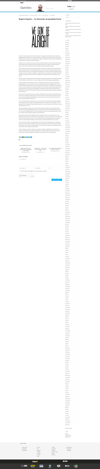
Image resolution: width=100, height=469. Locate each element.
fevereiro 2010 (67, 417)
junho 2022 (67, 137)
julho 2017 (67, 248)
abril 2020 (66, 186)
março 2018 (67, 233)
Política (38, 454)
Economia (54, 448)
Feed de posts (67, 434)
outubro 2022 (67, 129)
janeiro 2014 (67, 328)
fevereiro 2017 (67, 258)
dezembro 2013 (67, 330)
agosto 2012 (67, 360)
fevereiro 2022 (67, 144)
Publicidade (24, 450)
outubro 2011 (67, 379)
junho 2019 (67, 205)
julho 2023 (67, 112)
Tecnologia (69, 450)
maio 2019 (67, 207)
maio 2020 (67, 184)
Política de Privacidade (68, 428)
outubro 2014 (67, 311)
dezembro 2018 (67, 216)
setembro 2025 (67, 63)
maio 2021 (67, 161)
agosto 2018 (67, 224)
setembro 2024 (67, 86)
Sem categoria (45, 15)
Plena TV (53, 454)
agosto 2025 (67, 65)
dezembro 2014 (67, 307)
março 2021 (67, 165)
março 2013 (67, 347)
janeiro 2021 (67, 169)
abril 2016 (66, 277)
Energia (38, 451)
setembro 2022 (67, 131)
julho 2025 (67, 67)
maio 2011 (67, 388)
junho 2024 (67, 91)
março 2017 (67, 256)
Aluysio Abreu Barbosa (24, 15)
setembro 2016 (67, 267)
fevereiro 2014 (67, 326)
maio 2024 (67, 93)
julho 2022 (67, 135)
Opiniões (26, 7)
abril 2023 (66, 118)
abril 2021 (66, 163)
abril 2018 (66, 231)
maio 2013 (67, 343)
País (38, 448)
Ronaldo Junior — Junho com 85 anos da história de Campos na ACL (40, 149)
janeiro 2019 (67, 214)
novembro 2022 (67, 127)
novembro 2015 (67, 286)
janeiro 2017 (67, 260)
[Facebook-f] (68, 0)
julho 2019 (67, 203)
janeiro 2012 (67, 373)
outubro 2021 (67, 152)
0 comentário (52, 15)
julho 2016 (67, 271)
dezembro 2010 (67, 398)
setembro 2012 (67, 358)
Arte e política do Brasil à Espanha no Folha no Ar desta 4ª (55, 149)
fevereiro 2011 (67, 394)
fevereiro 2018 (67, 235)
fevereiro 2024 (67, 99)
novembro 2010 (67, 400)
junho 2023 (67, 114)
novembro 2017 (67, 241)
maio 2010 (67, 411)
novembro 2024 (67, 82)
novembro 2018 (67, 218)
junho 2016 (67, 273)
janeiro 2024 (67, 101)
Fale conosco (41, 0)
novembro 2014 (67, 309)
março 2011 (67, 392)
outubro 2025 (67, 61)
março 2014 (67, 324)
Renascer (39, 450)
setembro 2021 (67, 154)
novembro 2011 (67, 377)
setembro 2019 (67, 199)
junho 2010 (67, 409)
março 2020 (67, 188)
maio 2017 (67, 252)
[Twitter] (69, 0)
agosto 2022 (67, 133)
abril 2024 (66, 95)
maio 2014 (67, 320)
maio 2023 (67, 116)
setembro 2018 (67, 222)
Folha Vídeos (69, 447)
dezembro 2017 (67, 239)
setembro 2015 (67, 290)
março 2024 (67, 97)
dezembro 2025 (67, 57)
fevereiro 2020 (67, 190)
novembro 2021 (67, 150)
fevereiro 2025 (67, 76)
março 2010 (67, 415)
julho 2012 (67, 362)
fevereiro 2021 (67, 167)
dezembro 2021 (67, 148)
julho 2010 (67, 407)
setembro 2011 (67, 381)
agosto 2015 (67, 292)
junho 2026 (67, 46)
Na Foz (38, 447)
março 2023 (67, 120)
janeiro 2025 (67, 78)
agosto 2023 (67, 110)
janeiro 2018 (67, 237)
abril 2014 (66, 322)
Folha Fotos (69, 448)
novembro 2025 (67, 59)
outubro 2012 (67, 356)
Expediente (24, 448)
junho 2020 (67, 182)
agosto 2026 (67, 42)
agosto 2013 (67, 337)
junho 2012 (67, 364)
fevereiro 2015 (67, 303)
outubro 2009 (67, 424)
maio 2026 (67, 48)
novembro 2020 (67, 173)
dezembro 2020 (67, 171)
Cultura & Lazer (55, 451)
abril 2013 (66, 345)
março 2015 (67, 301)
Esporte (53, 450)
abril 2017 (66, 254)
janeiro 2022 (67, 146)
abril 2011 (66, 390)
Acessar (66, 433)
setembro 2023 (67, 108)
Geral (38, 456)
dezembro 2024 (67, 80)
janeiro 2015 (67, 305)
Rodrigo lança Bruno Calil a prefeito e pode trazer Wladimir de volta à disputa (26, 149)
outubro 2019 (67, 197)
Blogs (53, 453)
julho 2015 (67, 294)
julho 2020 (67, 180)
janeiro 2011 (67, 396)
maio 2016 (67, 275)
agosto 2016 (67, 269)
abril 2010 (66, 413)
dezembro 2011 (67, 375)
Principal (38, 453)
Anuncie (44, 0)
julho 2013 (67, 339)
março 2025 (67, 74)
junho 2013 (67, 341)
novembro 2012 (67, 354)
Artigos (53, 447)
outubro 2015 (67, 288)
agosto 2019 (67, 201)
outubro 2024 (67, 84)
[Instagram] (71, 0)
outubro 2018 (67, 220)
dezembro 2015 (67, 284)
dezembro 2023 (67, 103)
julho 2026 (67, 44)
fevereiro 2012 (67, 371)
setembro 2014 (67, 313)
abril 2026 (66, 50)
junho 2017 (67, 250)
